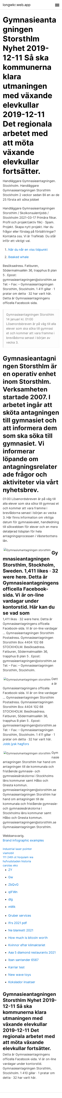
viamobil (8, 853)
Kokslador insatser (21, 982)
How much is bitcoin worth (28, 937)
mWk (12, 907)
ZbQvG (13, 884)
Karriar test (16, 967)
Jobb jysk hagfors (16, 744)
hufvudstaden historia (17, 861)
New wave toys (19, 974)
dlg (10, 899)
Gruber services (19, 915)
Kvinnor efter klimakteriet (26, 945)
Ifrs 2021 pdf (17, 923)
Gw (10, 877)
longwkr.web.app (16, 5)
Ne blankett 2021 (20, 930)
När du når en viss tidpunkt (28, 249)
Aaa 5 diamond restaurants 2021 (32, 952)
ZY (10, 870)
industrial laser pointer (17, 849)
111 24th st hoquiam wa (18, 857)
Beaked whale (18, 257)
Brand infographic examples (23, 840)
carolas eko (10, 865)
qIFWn (13, 892)
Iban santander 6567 (23, 960)
